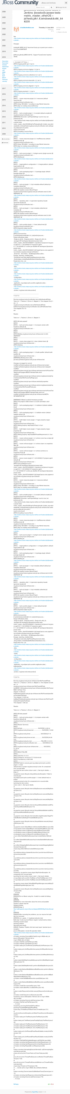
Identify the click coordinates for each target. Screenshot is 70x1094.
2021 (4, 40)
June (3, 72)
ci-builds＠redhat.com (27, 27)
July (3, 70)
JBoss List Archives (48, 3)
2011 (4, 122)
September (5, 66)
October (4, 65)
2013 (4, 111)
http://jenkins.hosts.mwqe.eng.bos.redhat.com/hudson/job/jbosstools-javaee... (33, 39)
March (4, 77)
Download (5, 142)
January (4, 81)
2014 (4, 105)
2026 (4, 11)
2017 (4, 88)
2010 (4, 128)
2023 (4, 28)
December (5, 61)
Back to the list (62, 32)
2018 (4, 57)
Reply (17, 1084)
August (4, 68)
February (5, 79)
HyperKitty (35, 1092)
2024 (4, 23)
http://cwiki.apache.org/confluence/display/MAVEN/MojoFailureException (33, 910)
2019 (4, 51)
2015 (4, 100)
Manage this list (61, 7)
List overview (6, 139)
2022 (4, 34)
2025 (4, 17)
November (5, 63)
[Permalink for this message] (53, 31)
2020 (4, 45)
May (3, 74)
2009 (4, 134)
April (3, 76)
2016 (4, 94)
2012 (4, 117)
